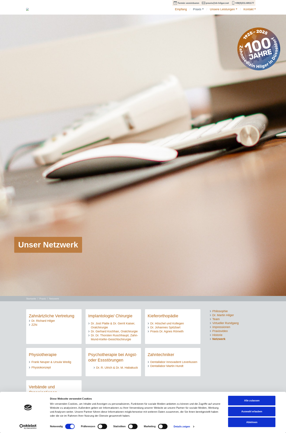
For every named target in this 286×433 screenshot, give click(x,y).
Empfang (181, 9)
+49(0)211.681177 (244, 3)
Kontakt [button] (248, 9)
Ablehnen (251, 422)
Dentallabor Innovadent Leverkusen (173, 362)
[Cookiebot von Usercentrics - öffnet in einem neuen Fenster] (28, 426)
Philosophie (220, 311)
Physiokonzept (41, 367)
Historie (217, 335)
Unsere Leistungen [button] (222, 9)
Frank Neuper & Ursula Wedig (51, 362)
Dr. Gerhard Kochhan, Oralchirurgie (114, 331)
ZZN (34, 324)
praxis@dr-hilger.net (217, 3)
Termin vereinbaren (188, 3)
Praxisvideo (220, 331)
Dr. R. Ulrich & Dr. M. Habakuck (117, 367)
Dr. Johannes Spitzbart (165, 327)
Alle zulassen (252, 400)
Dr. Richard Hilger (43, 320)
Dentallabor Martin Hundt (166, 366)
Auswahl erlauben (251, 411)
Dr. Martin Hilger (223, 315)
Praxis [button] (197, 9)
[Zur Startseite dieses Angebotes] (27, 9)
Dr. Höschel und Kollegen (167, 323)
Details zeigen (182, 426)
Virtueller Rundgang (225, 323)
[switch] (102, 426)
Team (216, 319)
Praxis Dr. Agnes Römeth (167, 331)
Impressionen (221, 327)
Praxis (42, 298)
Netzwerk (54, 298)
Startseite (31, 298)
